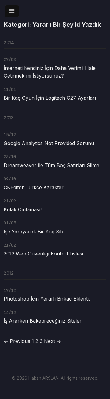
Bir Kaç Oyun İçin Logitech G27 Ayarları (50, 98)
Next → (52, 341)
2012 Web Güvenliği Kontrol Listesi (43, 254)
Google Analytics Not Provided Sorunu (49, 143)
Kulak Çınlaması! (23, 209)
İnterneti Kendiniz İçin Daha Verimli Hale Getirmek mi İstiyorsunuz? (50, 72)
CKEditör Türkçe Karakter (34, 187)
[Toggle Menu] (12, 11)
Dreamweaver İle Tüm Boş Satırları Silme (51, 165)
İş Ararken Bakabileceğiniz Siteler (43, 321)
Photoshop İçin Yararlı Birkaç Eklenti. (47, 299)
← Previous (17, 341)
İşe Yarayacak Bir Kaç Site (34, 231)
